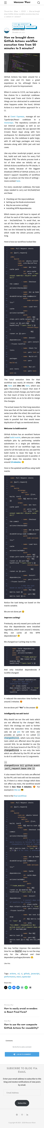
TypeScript (30, 27)
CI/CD (23, 11)
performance (9, 976)
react (18, 976)
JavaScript (24, 24)
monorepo (8, 122)
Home (16, 11)
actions (13, 973)
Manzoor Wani (22, 2)
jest (18, 731)
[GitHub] (22, 1115)
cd (18, 973)
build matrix (15, 437)
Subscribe (22, 1103)
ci (21, 973)
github (27, 973)
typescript (26, 976)
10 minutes (16, 462)
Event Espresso (17, 116)
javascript (35, 973)
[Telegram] (16, 1115)
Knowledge (18, 27)
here (18, 181)
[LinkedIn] (27, 1115)
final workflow (20, 795)
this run (17, 790)
